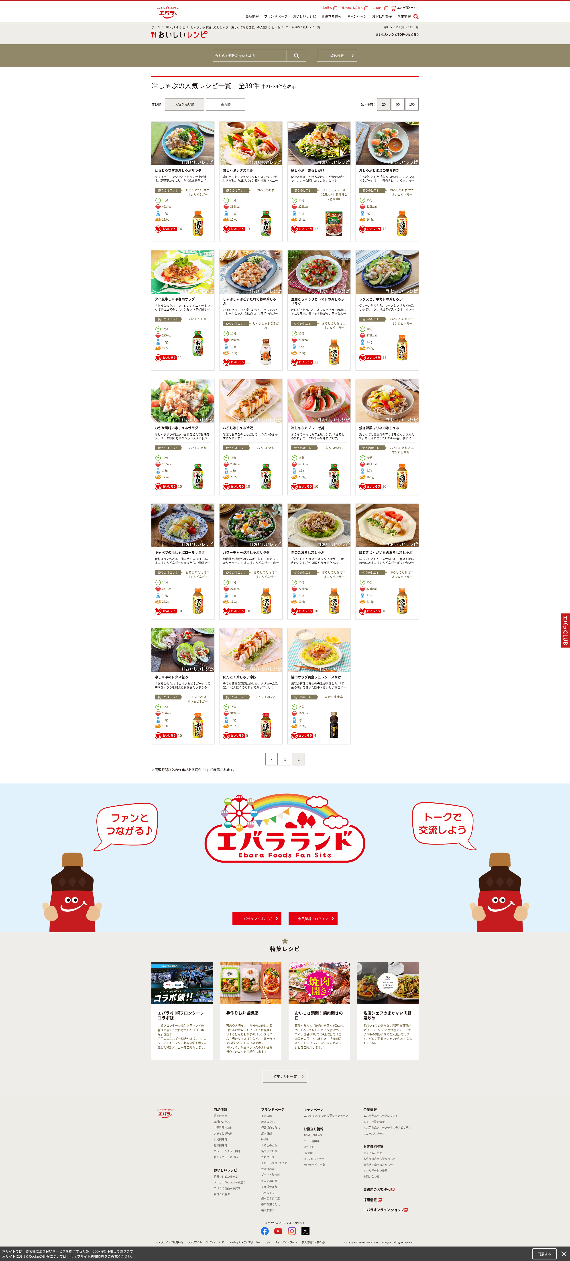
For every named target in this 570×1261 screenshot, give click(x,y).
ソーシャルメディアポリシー (245, 1242)
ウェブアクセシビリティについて (206, 1242)
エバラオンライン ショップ (383, 1209)
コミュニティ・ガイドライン (281, 1242)
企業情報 (404, 16)
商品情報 (252, 16)
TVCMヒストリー (313, 1159)
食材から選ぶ (222, 1194)
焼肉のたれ (220, 1116)
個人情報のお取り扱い (314, 1242)
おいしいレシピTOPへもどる (396, 34)
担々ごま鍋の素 (270, 1198)
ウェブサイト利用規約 (87, 1256)
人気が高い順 (185, 104)
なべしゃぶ (268, 1193)
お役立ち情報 (332, 16)
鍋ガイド (308, 1147)
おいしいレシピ (304, 16)
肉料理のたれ (222, 1122)
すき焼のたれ (269, 1187)
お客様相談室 (382, 16)
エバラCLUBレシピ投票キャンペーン (325, 1116)
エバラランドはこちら (257, 918)
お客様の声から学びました (379, 1159)
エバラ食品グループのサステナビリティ (387, 1128)
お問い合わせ (371, 1177)
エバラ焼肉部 (311, 1141)
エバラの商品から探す (227, 1188)
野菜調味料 (220, 1145)
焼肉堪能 (266, 1134)
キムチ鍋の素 (269, 1181)
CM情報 (308, 1153)
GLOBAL (378, 8)
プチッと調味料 (223, 1134)
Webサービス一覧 (314, 1165)
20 (384, 104)
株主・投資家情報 (374, 1122)
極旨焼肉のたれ (270, 1128)
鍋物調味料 (220, 1139)
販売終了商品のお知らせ (378, 1165)
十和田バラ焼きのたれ (274, 1163)
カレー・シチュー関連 (227, 1151)
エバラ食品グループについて (380, 1116)
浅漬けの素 (268, 1169)
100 (412, 104)
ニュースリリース (373, 1134)
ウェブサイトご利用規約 (169, 1242)
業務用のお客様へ (352, 8)
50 (398, 104)
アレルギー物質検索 (375, 1171)
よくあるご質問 (372, 1153)
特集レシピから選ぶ (226, 1177)
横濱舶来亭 (268, 1210)
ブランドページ (275, 16)
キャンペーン (357, 16)
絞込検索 (337, 55)
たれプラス (268, 1157)
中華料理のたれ (223, 1128)
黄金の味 (266, 1116)
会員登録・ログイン (313, 918)
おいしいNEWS (312, 1135)
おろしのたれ (269, 1145)
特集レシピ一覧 (285, 1076)
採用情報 (327, 8)
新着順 (226, 104)
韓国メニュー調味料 (226, 1157)
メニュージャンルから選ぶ (230, 1182)
